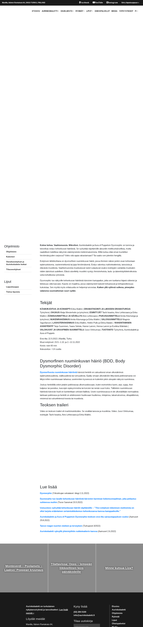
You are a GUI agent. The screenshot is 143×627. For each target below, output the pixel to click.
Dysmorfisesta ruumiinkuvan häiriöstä (58, 372)
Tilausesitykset (13, 269)
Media (114, 11)
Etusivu (36, 11)
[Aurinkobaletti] (9, 11)
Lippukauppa (12, 287)
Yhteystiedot (126, 11)
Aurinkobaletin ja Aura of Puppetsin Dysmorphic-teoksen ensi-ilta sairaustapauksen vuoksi (84, 517)
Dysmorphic (46, 493)
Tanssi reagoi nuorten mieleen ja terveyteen (61, 526)
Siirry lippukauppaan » (130, 3)
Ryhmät (79, 11)
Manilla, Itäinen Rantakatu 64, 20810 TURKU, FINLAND (23, 3)
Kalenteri (10, 257)
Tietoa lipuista (13, 292)
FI (136, 11)
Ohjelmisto (66, 11)
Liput (89, 11)
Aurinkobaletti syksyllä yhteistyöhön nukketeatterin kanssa (68, 531)
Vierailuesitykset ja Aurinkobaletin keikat (16, 263)
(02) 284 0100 (80, 612)
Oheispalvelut (102, 11)
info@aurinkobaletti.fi (84, 615)
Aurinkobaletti (50, 11)
